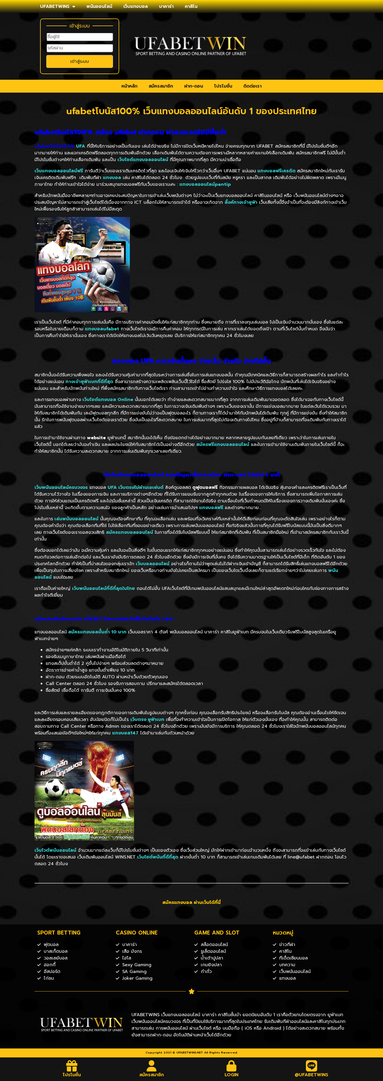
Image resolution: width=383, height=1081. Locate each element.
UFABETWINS (55, 6)
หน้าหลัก (129, 86)
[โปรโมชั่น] (71, 1065)
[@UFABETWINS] (311, 1065)
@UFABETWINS (311, 1074)
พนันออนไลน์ (99, 6)
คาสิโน (191, 6)
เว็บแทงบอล (135, 6)
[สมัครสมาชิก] (151, 1065)
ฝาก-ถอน (193, 86)
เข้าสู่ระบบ (79, 61)
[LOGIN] (231, 1065)
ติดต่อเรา (252, 86)
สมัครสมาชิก (161, 86)
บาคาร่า (166, 6)
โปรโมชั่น (223, 86)
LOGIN (231, 1074)
